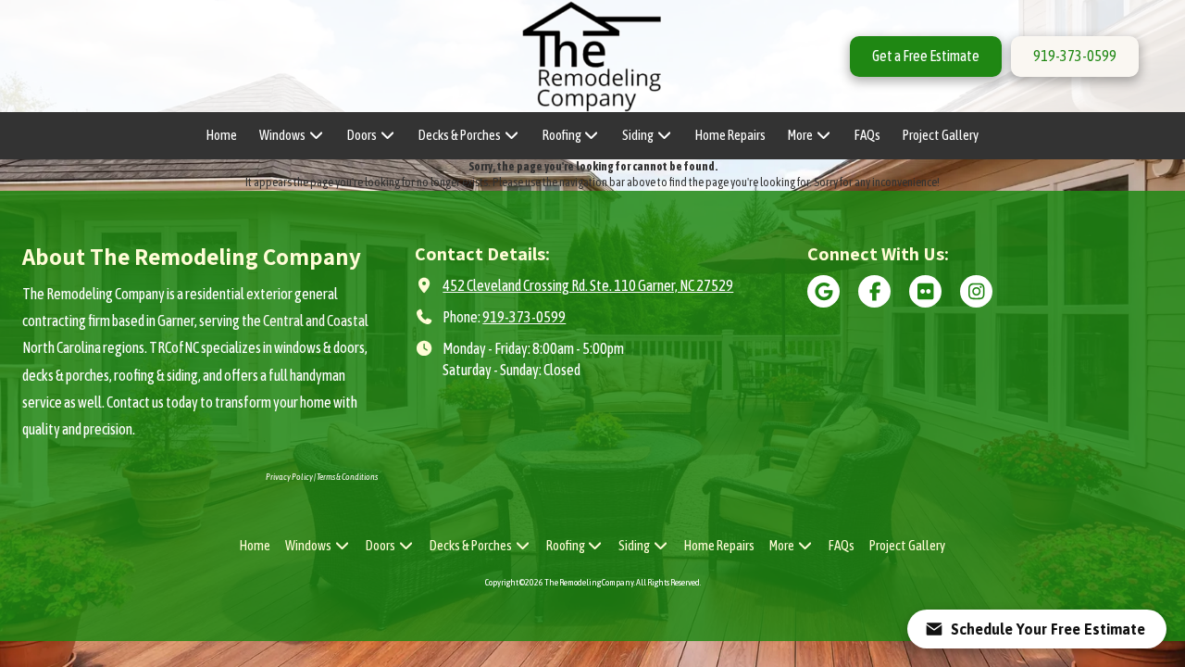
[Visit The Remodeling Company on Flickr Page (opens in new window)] (925, 291)
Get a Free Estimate (925, 55)
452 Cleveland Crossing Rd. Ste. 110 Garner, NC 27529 (588, 285)
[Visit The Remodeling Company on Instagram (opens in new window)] (976, 291)
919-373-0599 (1074, 55)
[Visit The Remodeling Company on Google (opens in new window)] (823, 291)
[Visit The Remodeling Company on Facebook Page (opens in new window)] (874, 291)
